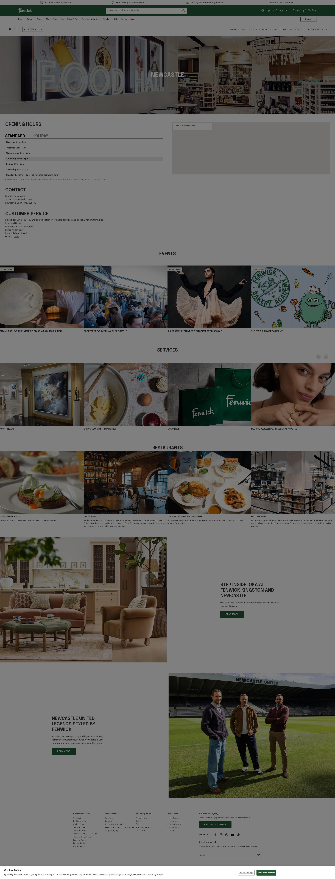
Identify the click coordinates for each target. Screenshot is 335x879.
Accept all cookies (266, 873)
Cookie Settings (246, 873)
